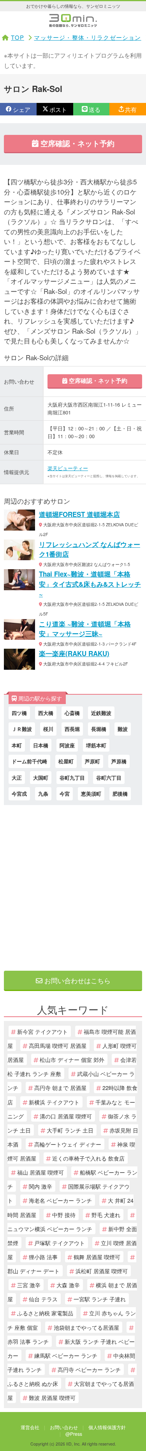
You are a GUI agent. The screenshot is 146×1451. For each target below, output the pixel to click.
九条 (43, 793)
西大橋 (45, 713)
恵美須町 (91, 793)
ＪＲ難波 (22, 729)
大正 (17, 777)
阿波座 (67, 745)
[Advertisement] (73, 886)
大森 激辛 (68, 1285)
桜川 (48, 729)
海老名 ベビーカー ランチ (60, 1200)
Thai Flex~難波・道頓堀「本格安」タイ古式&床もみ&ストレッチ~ (90, 583)
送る (94, 109)
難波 (123, 729)
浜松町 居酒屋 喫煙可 (102, 1271)
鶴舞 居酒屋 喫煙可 (97, 1257)
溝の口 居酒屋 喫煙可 (66, 1116)
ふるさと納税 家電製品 (45, 1313)
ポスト (58, 109)
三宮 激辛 (28, 1285)
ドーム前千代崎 (29, 761)
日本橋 (40, 745)
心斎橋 (72, 713)
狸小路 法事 (43, 1257)
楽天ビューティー (67, 468)
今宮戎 (19, 793)
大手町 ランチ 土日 (70, 1130)
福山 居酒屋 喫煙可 (40, 1172)
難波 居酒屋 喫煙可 (52, 1397)
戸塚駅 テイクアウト (59, 1243)
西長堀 (72, 729)
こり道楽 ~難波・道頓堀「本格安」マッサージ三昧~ (85, 629)
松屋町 (66, 761)
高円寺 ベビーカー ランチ (89, 1369)
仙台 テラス (43, 1299)
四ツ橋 (19, 713)
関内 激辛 (40, 1186)
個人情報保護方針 (107, 1427)
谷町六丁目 (108, 777)
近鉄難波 (101, 713)
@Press (73, 1433)
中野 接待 (64, 1214)
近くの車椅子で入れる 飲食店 (88, 1158)
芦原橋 (119, 761)
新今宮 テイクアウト (42, 1031)
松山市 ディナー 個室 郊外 (72, 1059)
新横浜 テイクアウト (54, 1102)
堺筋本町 (96, 745)
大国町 (40, 777)
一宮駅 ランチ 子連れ (100, 1299)
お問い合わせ (64, 1427)
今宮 (65, 793)
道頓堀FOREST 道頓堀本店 (79, 514)
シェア (21, 109)
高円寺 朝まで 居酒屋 (60, 1087)
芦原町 (92, 761)
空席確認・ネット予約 (76, 143)
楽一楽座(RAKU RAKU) (74, 653)
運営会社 (30, 1427)
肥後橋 (120, 793)
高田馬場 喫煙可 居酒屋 (57, 1045)
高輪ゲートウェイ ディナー (67, 1144)
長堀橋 (98, 729)
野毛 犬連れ (105, 1214)
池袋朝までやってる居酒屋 (86, 1327)
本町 (17, 745)
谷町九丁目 (72, 777)
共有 (131, 109)
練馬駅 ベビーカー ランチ (65, 1355)
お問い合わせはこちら (76, 980)
